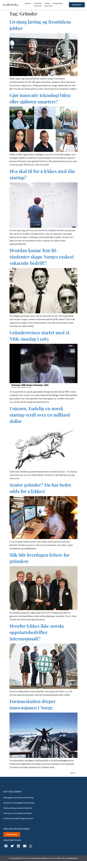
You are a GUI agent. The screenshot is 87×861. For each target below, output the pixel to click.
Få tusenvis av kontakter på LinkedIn (17, 813)
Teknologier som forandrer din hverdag (18, 797)
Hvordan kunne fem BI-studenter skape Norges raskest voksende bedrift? (42, 256)
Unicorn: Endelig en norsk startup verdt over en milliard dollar (40, 414)
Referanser (57, 3)
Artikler (37, 6)
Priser (47, 3)
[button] (5, 846)
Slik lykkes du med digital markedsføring (18, 803)
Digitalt (73, 858)
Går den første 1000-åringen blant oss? (18, 818)
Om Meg (28, 3)
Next (73, 772)
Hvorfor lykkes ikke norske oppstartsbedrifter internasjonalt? (37, 632)
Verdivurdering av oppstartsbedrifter (17, 808)
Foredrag (38, 3)
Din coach (48, 6)
